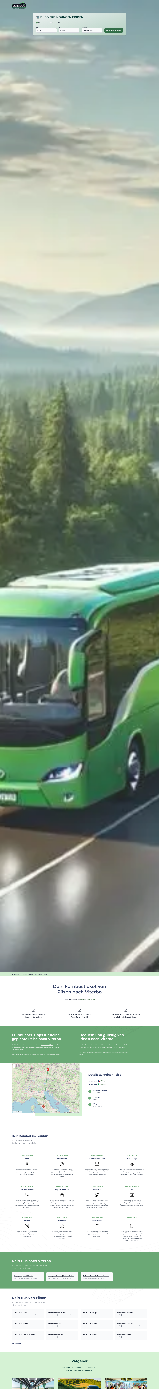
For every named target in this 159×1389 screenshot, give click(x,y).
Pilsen (31, 974)
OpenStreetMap (69, 1112)
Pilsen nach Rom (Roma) (57, 1313)
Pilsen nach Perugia (90, 1313)
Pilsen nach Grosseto (125, 1313)
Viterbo (46, 974)
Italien (40, 974)
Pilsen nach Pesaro (90, 1335)
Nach (60, 27)
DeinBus (16, 974)
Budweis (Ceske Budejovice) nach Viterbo (97, 1276)
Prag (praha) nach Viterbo (23, 1276)
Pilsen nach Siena (54, 1324)
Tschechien (24, 974)
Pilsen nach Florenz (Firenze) (24, 1335)
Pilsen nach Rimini (124, 1335)
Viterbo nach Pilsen (87, 999)
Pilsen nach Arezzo (21, 1324)
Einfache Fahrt (43, 23)
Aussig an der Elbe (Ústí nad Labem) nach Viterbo (62, 1276)
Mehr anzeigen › (17, 1343)
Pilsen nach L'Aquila (90, 1324)
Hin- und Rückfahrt (58, 23)
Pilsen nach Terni (20, 1313)
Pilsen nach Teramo (55, 1335)
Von (37, 27)
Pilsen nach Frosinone (125, 1324)
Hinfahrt (84, 27)
